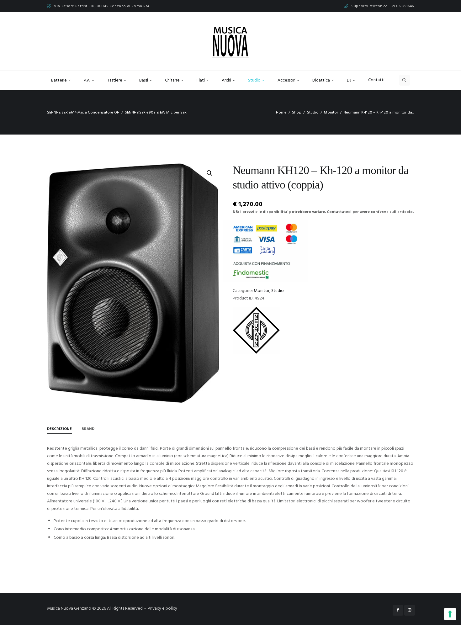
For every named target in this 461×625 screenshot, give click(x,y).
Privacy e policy (162, 608)
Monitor (331, 112)
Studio (313, 112)
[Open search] (404, 80)
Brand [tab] (88, 429)
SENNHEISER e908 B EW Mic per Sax (156, 112)
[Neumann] (256, 330)
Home (281, 112)
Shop (296, 112)
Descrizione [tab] (59, 429)
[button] (209, 173)
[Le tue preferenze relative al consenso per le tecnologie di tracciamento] (450, 614)
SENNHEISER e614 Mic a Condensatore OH (83, 112)
